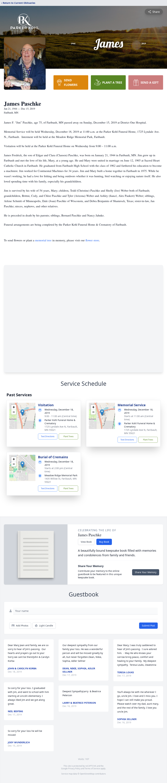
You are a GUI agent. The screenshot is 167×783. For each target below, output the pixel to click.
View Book (86, 541)
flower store (92, 240)
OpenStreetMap (87, 773)
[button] (22, 412)
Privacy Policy (74, 768)
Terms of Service (92, 768)
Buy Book (104, 541)
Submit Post (148, 625)
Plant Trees (68, 436)
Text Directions (47, 436)
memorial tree (43, 240)
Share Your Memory (145, 572)
